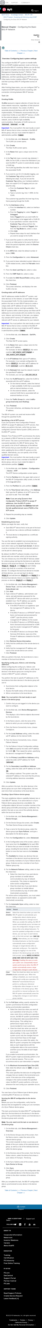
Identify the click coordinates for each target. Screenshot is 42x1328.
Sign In (36, 11)
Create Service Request (13, 1296)
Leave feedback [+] (11, 1298)
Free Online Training (12, 1263)
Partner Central (10, 1281)
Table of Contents (11, 50)
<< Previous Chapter (25, 50)
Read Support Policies (12, 1293)
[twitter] (14, 1224)
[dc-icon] (33, 1224)
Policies (22, 1320)
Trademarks (13, 1320)
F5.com (6, 3)
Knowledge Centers (17, 15)
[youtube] (28, 1224)
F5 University (9, 1260)
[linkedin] (19, 1224)
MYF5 (15, 5)
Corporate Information (13, 1235)
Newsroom (8, 1237)
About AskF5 (9, 1246)
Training (7, 1255)
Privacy (30, 1320)
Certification (9, 1258)
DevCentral (8, 1275)
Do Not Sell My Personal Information (21, 1325)
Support (15, 3)
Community (25, 3)
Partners (7, 5)
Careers (7, 1243)
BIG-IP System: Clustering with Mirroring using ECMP (20, 17)
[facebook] (24, 1224)
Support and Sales (20, 1219)
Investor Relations (11, 1240)
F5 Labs (7, 1284)
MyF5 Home (5, 15)
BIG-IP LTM (28, 15)
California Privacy (21, 1322)
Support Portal (10, 1278)
